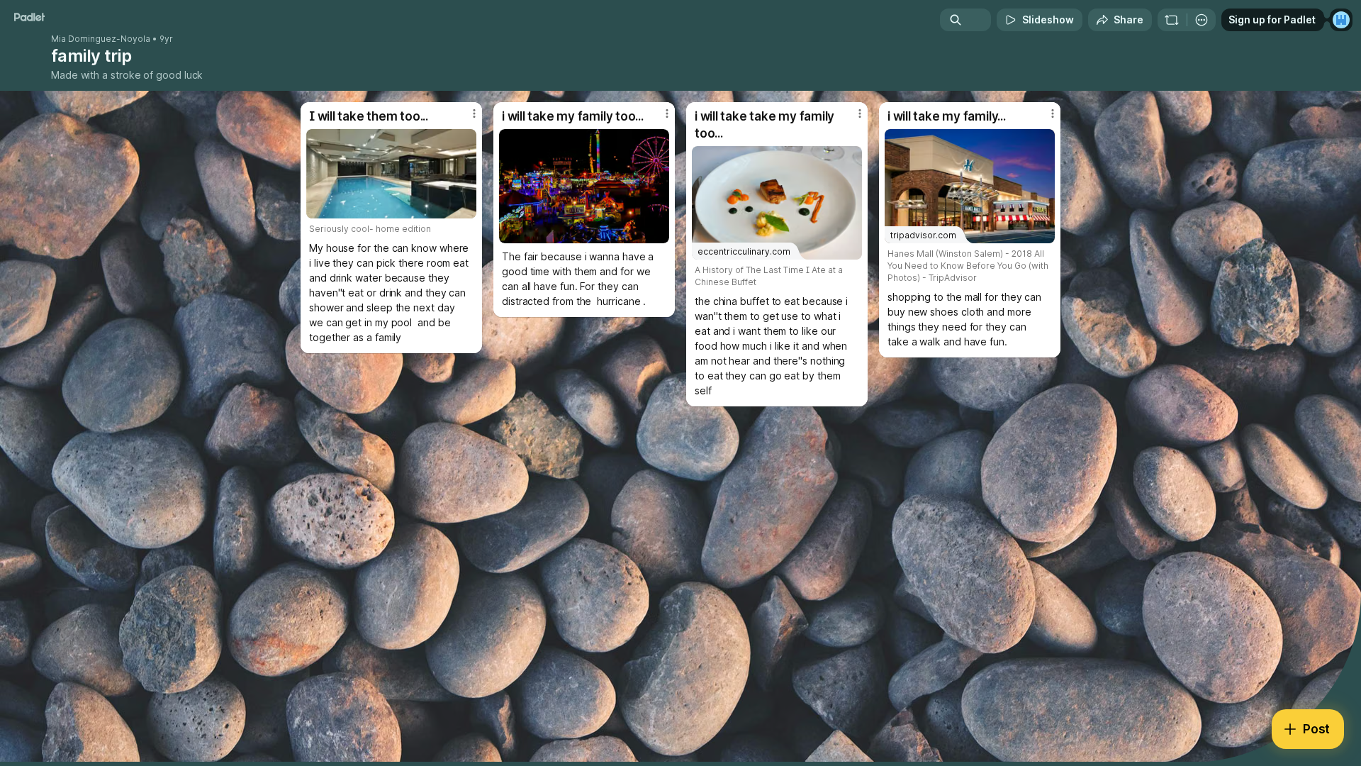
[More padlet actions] (1201, 20)
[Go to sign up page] (1341, 20)
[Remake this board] (1172, 20)
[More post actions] (474, 113)
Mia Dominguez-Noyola (100, 39)
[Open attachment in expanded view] (391, 173)
